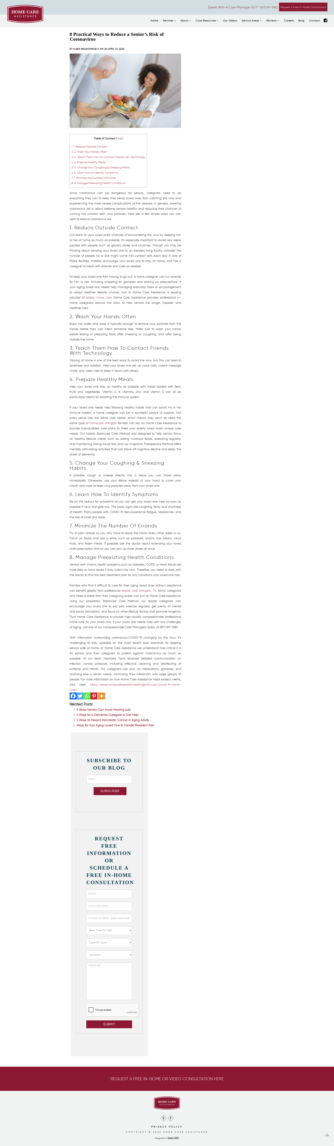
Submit (109, 1024)
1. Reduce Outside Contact (89, 146)
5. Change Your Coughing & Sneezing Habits (100, 167)
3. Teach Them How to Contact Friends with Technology (108, 157)
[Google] (163, 1117)
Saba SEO (173, 1138)
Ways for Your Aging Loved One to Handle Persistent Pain (115, 725)
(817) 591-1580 (268, 7)
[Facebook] (325, 21)
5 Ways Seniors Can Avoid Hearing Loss (104, 709)
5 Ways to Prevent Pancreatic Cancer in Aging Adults (113, 720)
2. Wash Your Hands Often (89, 151)
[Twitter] (80, 696)
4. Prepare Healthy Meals (88, 162)
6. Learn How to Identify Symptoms (94, 172)
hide (119, 138)
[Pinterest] (93, 696)
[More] (101, 696)
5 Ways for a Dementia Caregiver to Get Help (107, 715)
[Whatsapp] (87, 696)
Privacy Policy (167, 1127)
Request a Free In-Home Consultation (303, 7)
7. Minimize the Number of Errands (93, 178)
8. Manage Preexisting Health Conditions (98, 183)
